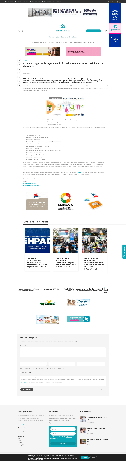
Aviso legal (25, 1)
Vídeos (70, 42)
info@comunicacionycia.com (75, 381)
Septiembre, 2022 (26, 73)
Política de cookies (35, 1)
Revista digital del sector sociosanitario (63, 37)
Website (79, 360)
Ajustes (93, 457)
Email (50, 360)
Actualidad (35, 42)
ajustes (41, 459)
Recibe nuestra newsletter (93, 31)
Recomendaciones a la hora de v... (97, 440)
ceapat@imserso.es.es (29, 183)
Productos (43, 42)
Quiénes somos (9, 1)
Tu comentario (24, 345)
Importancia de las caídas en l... (97, 418)
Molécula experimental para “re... (96, 429)
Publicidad (18, 1)
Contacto (58, 1)
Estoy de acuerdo (26, 372)
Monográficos (78, 42)
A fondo (51, 42)
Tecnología (58, 42)
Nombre (22, 360)
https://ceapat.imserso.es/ (31, 185)
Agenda (65, 42)
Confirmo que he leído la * (61, 437)
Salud (92, 42)
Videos (20, 442)
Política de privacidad (48, 1)
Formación (86, 42)
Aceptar (85, 457)
